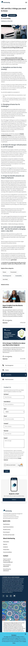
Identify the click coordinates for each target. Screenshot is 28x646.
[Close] (26, 634)
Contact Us (5, 547)
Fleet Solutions (6, 524)
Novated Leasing (6, 529)
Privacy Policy (6, 549)
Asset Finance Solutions (8, 527)
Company (6, 423)
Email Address (7, 401)
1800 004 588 (6, 566)
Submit (6, 471)
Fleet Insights (6, 541)
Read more (5, 322)
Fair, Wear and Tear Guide (8, 534)
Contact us (14, 499)
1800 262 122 (6, 570)
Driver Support (6, 532)
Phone (5, 416)
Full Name (6, 394)
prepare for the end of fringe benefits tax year (13, 47)
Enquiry (5, 438)
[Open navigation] (26, 2)
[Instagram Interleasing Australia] (10, 596)
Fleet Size (6, 430)
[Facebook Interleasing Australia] (3, 596)
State (5, 409)
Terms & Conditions (7, 552)
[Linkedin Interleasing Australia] (7, 596)
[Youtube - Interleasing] (14, 596)
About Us (5, 544)
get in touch (14, 260)
